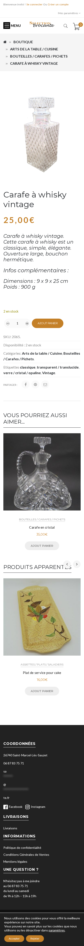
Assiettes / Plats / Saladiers (42, 664)
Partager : (10, 384)
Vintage (48, 373)
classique (27, 367)
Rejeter (34, 938)
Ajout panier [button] (42, 545)
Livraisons (10, 828)
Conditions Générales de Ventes (26, 854)
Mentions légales (15, 861)
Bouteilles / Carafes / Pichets (39, 56)
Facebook (15, 807)
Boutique (23, 42)
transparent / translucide (58, 367)
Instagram (38, 807)
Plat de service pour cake (42, 673)
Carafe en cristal (42, 527)
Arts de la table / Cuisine (34, 49)
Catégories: (12, 353)
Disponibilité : (14, 345)
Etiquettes (11, 367)
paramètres (57, 930)
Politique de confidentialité (22, 847)
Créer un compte (58, 4)
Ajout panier (48, 323)
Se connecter (34, 4)
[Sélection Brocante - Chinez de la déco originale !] (42, 24)
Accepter (14, 938)
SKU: (7, 337)
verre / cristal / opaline (22, 373)
